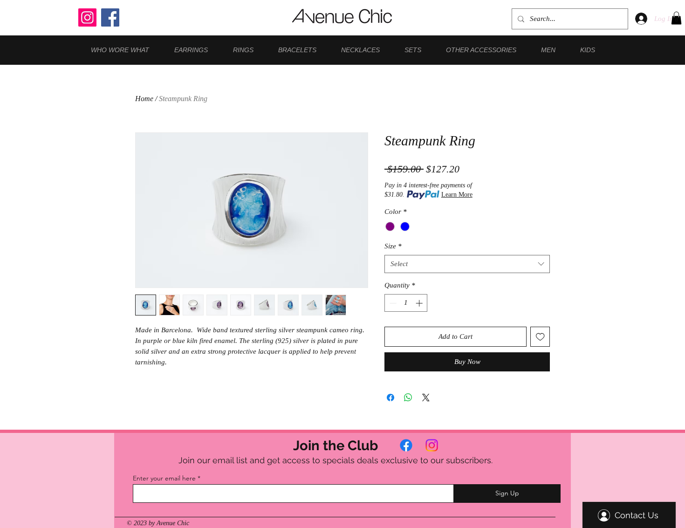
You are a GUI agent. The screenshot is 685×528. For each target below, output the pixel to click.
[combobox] (467, 264)
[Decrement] (392, 303)
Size (393, 246)
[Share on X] (426, 397)
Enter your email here (164, 478)
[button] (676, 18)
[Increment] (420, 303)
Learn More (457, 194)
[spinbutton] (406, 303)
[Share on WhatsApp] (408, 397)
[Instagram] (87, 17)
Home (144, 99)
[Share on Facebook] (390, 397)
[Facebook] (110, 17)
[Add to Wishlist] (540, 337)
